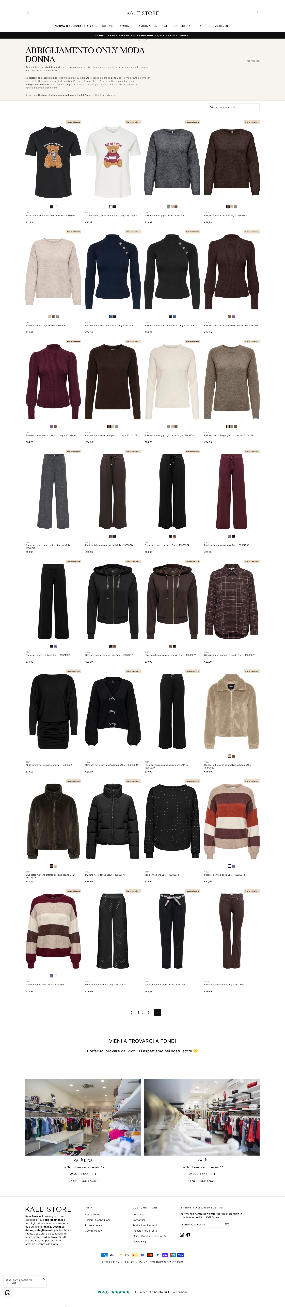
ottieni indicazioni (83, 1181)
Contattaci (138, 1219)
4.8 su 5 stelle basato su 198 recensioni (161, 1292)
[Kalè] (202, 1117)
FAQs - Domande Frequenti (149, 1236)
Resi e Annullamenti (144, 1225)
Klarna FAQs (139, 1241)
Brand (201, 26)
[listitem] (55, 206)
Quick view (53, 200)
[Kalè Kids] (83, 1117)
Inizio (141, 40)
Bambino (125, 26)
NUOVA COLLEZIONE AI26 (75, 26)
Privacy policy (93, 1225)
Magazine (222, 26)
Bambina (144, 26)
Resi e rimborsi (94, 1214)
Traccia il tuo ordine (144, 1230)
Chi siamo (138, 1214)
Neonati (162, 26)
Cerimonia (182, 26)
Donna (107, 26)
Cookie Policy (93, 1230)
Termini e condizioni (97, 1219)
